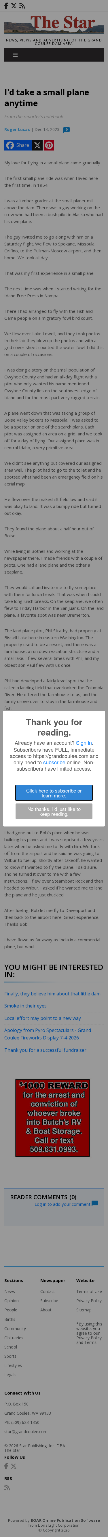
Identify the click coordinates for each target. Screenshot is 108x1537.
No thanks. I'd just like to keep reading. (54, 811)
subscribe (54, 762)
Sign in (84, 742)
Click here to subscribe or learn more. (54, 793)
